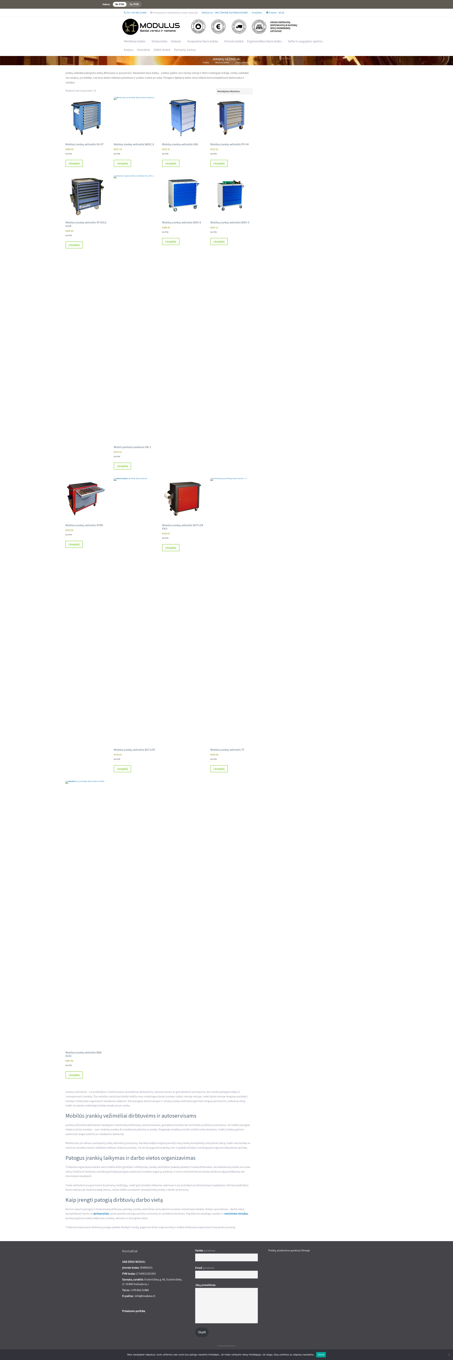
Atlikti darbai (162, 50)
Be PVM (119, 4)
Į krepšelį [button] (74, 163)
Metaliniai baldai (134, 41)
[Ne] (448, 1354)
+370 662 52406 (140, 1290)
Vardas (205, 1250)
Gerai (321, 1354)
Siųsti (202, 1332)
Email (204, 1267)
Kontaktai (143, 50)
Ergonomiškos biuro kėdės (264, 41)
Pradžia (206, 62)
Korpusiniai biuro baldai (202, 41)
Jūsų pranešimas (205, 1285)
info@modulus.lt (145, 1296)
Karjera (128, 50)
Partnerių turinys (185, 50)
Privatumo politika (133, 1311)
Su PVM (134, 4)
